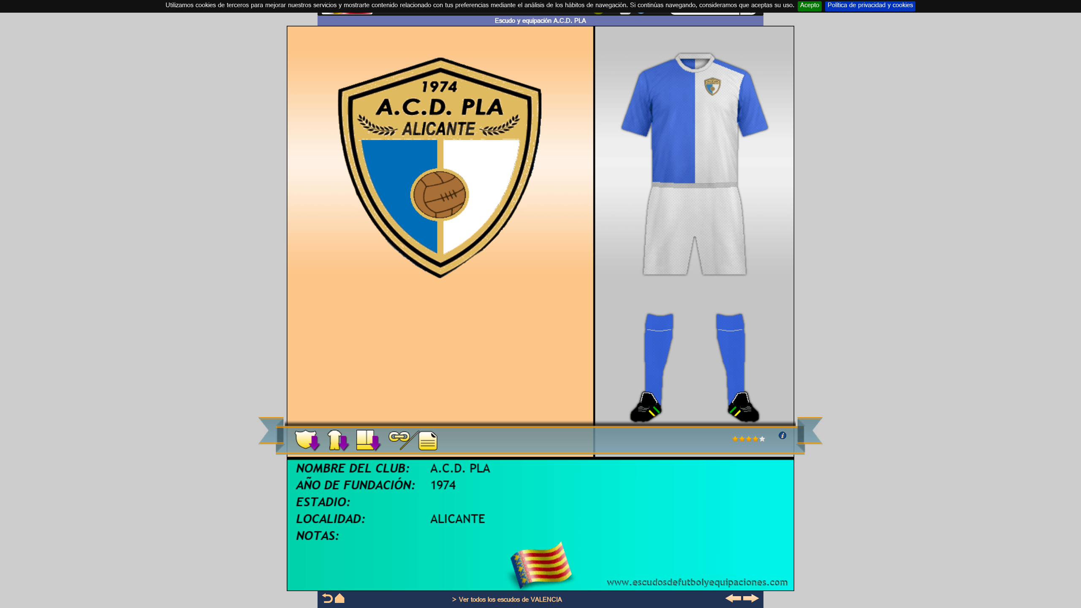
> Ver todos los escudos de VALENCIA (507, 600)
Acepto (809, 6)
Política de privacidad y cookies (870, 6)
